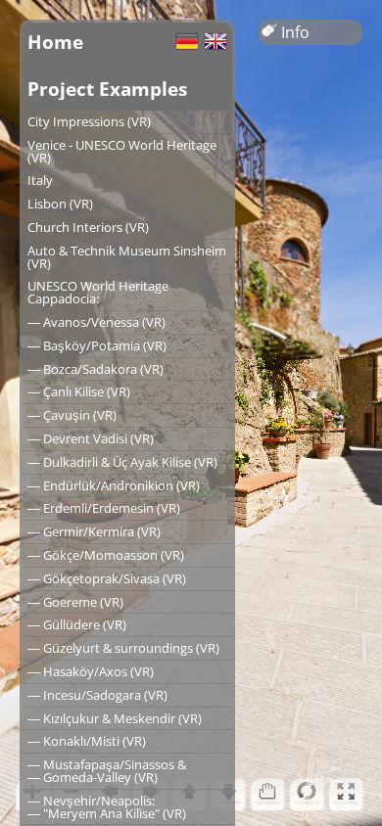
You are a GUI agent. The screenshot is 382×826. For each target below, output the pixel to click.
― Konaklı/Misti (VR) (86, 741)
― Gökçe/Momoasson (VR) (105, 555)
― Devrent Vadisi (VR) (90, 438)
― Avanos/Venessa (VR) (96, 322)
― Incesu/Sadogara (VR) (97, 695)
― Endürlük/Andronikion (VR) (113, 485)
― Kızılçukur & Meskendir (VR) (114, 718)
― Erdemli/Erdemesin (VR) (103, 508)
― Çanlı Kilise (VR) (78, 391)
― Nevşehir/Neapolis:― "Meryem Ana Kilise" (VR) (106, 807)
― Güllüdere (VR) (76, 624)
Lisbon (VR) (60, 203)
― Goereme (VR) (75, 602)
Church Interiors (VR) (88, 227)
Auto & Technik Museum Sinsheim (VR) (126, 257)
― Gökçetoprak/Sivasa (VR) (106, 578)
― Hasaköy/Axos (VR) (90, 671)
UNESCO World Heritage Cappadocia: (97, 292)
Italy (40, 180)
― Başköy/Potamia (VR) (97, 345)
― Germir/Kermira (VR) (94, 531)
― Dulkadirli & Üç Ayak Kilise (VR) (122, 462)
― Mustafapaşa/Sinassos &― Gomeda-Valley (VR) (106, 771)
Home (55, 41)
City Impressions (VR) (89, 121)
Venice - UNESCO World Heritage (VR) (121, 151)
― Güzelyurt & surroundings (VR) (123, 648)
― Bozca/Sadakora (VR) (95, 369)
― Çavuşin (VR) (72, 415)
